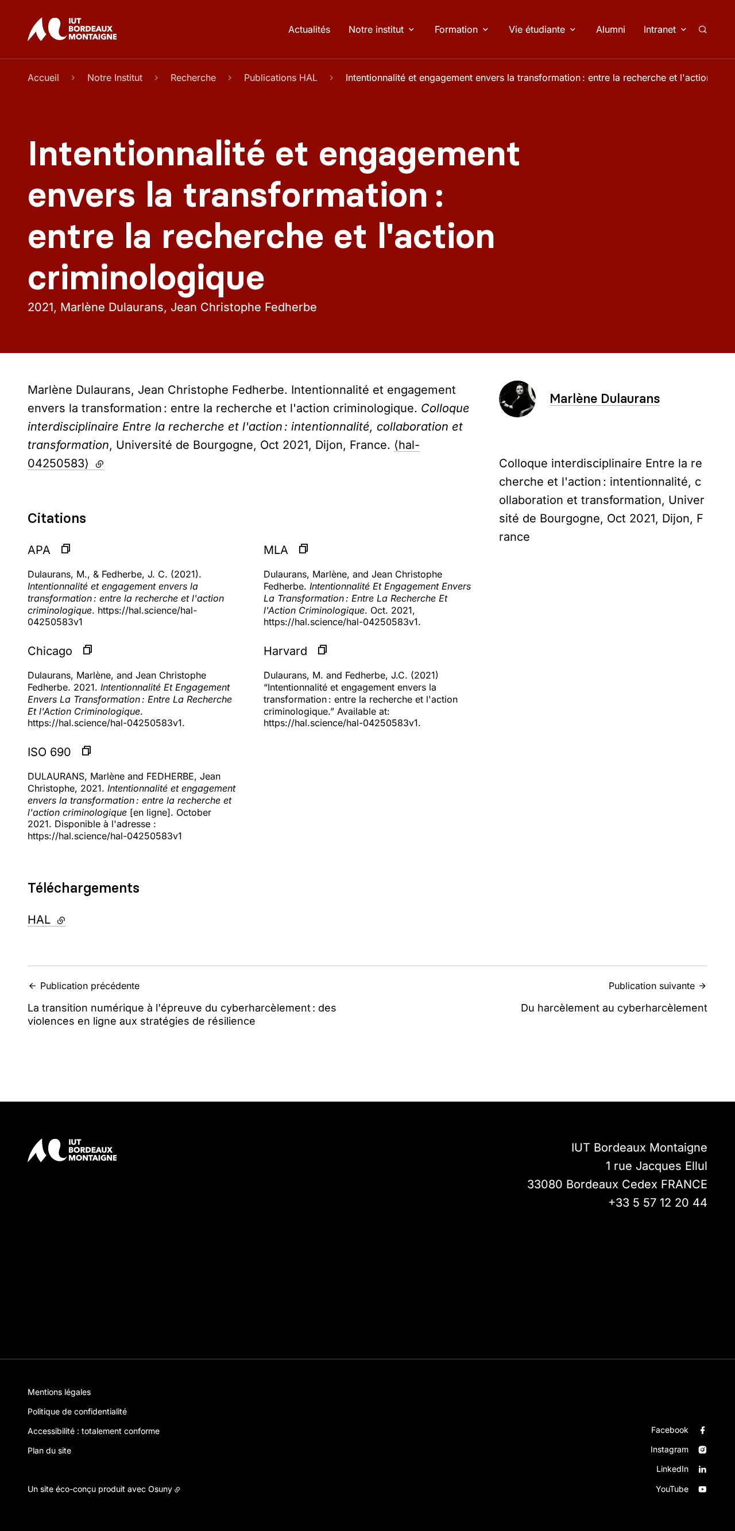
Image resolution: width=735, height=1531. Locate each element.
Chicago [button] (50, 651)
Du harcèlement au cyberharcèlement (614, 997)
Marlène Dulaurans (605, 398)
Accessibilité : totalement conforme (94, 1431)
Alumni (610, 29)
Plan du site (49, 1450)
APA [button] (39, 550)
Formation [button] (456, 29)
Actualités (309, 29)
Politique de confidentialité (77, 1411)
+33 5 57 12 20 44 (657, 1203)
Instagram (669, 1449)
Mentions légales (59, 1392)
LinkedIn (672, 1469)
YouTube (672, 1489)
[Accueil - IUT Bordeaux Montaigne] (72, 29)
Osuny (160, 1489)
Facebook (669, 1430)
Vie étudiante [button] (537, 29)
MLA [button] (276, 550)
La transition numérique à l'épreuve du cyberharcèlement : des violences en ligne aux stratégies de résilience (182, 1003)
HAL (78, 920)
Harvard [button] (285, 651)
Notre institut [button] (376, 29)
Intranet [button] (660, 29)
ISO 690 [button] (49, 752)
